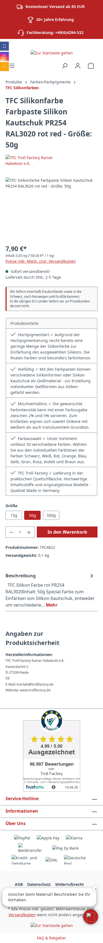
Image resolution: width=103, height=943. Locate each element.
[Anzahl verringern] (11, 532)
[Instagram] (4, 56)
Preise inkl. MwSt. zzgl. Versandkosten (40, 261)
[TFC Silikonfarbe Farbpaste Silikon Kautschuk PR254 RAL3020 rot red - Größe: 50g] (51, 208)
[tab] (50, 590)
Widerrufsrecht (69, 884)
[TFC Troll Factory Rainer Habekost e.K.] (51, 160)
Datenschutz (39, 884)
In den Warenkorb (67, 532)
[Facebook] (4, 46)
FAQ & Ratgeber (51, 938)
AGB (19, 884)
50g (32, 515)
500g (51, 515)
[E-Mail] (4, 66)
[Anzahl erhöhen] (29, 532)
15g (13, 515)
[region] (51, 208)
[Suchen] (64, 65)
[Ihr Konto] (77, 65)
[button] (91, 917)
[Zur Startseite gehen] (51, 52)
